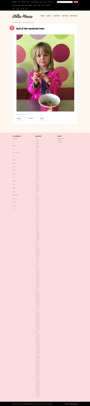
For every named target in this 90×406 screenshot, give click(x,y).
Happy (14, 188)
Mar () (37, 143)
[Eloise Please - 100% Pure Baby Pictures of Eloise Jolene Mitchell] (22, 17)
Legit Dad (42, 119)
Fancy (14, 156)
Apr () (37, 145)
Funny (14, 173)
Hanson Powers (61, 138)
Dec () (37, 158)
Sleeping (14, 205)
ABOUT (49, 16)
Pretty (14, 149)
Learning (14, 181)
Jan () (37, 140)
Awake (14, 202)
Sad (13, 177)
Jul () (37, 150)
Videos (14, 198)
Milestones (15, 138)
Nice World (60, 142)
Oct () (37, 155)
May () (37, 147)
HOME (42, 16)
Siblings (14, 170)
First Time (15, 163)
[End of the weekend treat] (30, 28)
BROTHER (73, 16)
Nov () (37, 178)
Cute (13, 209)
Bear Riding (17, 22)
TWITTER (65, 16)
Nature (14, 166)
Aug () (37, 151)
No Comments (19, 119)
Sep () (37, 153)
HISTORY (57, 16)
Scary (14, 191)
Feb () (37, 141)
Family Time (15, 195)
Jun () (37, 169)
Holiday (14, 159)
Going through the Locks (30, 22)
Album (14, 184)
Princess (14, 145)
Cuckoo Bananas (16, 152)
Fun (13, 142)
